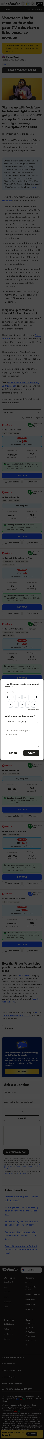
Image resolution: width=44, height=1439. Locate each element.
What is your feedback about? (20, 716)
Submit (31, 753)
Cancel (13, 753)
